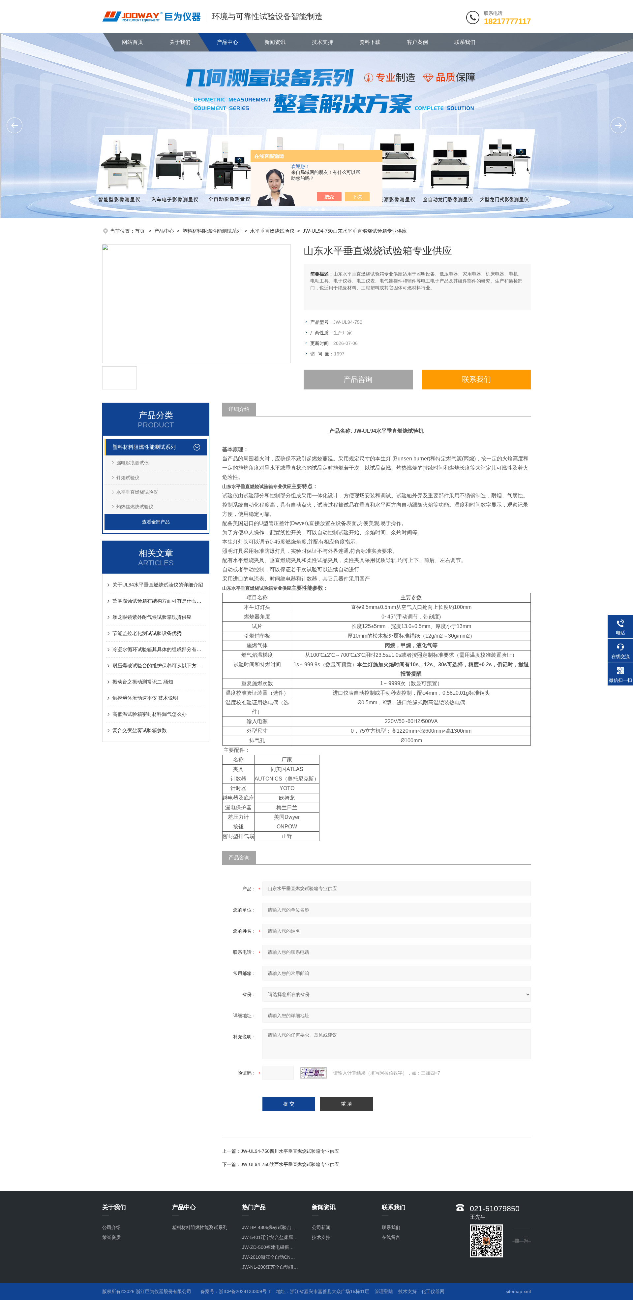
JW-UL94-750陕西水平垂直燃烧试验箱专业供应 (290, 1164)
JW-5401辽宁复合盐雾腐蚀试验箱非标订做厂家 (270, 1237)
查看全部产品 (156, 521)
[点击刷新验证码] (313, 1073)
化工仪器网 (432, 1291)
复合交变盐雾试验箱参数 (139, 730)
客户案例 (417, 42)
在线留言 (391, 1237)
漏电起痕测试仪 (132, 462)
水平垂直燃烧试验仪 (272, 231)
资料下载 (369, 42)
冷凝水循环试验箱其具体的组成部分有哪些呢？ (159, 649)
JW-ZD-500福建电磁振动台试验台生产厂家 (270, 1247)
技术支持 (322, 42)
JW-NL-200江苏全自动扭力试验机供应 (270, 1267)
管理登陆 (384, 1291)
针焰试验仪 (127, 477)
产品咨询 (358, 379)
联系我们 (464, 42)
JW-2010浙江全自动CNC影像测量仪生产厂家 (270, 1257)
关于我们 (180, 42)
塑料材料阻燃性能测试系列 (212, 231)
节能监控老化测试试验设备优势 (147, 633)
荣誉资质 (111, 1237)
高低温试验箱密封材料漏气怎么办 (149, 714)
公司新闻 (321, 1227)
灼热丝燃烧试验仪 (134, 506)
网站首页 (132, 42)
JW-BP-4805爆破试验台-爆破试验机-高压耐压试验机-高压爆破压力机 (270, 1227)
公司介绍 (111, 1227)
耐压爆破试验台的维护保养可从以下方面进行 (159, 665)
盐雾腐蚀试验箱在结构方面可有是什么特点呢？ (159, 601)
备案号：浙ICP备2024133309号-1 (235, 1291)
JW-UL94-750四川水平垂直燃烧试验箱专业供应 (290, 1151)
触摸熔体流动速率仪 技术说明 (145, 698)
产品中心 (227, 42)
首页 (140, 231)
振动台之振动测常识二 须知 (142, 681)
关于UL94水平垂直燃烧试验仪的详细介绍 (157, 584)
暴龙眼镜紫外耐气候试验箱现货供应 (152, 617)
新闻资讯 (275, 42)
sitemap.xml (518, 1291)
